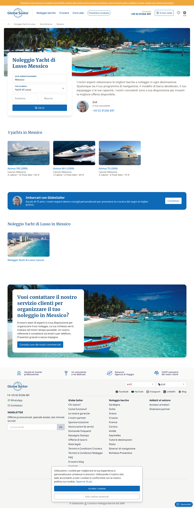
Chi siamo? (74, 404)
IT (131, 384)
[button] (46, 13)
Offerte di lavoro (77, 439)
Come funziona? (77, 409)
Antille (112, 431)
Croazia (113, 417)
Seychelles (115, 435)
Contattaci (173, 200)
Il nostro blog (76, 461)
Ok (60, 427)
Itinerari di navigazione (122, 448)
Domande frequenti (79, 431)
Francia (113, 422)
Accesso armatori (159, 404)
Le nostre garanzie (79, 413)
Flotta (112, 444)
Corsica (113, 426)
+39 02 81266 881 (103, 110)
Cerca (40, 107)
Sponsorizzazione (78, 422)
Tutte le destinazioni (120, 439)
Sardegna (114, 404)
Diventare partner (159, 409)
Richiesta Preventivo (120, 453)
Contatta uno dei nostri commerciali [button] (40, 344)
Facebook (123, 391)
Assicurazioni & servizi (81, 426)
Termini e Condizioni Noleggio (85, 453)
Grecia (112, 413)
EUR (163, 384)
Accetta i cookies (97, 488)
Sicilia (112, 409)
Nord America (46, 24)
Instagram (155, 391)
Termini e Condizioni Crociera (85, 448)
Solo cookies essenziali (97, 496)
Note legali (74, 444)
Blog (184, 391)
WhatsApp (16, 400)
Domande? (186, 504)
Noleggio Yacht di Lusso (24, 24)
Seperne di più (84, 481)
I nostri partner (77, 417)
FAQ (70, 457)
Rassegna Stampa (78, 435)
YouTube (139, 391)
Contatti (73, 466)
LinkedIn (171, 391)
